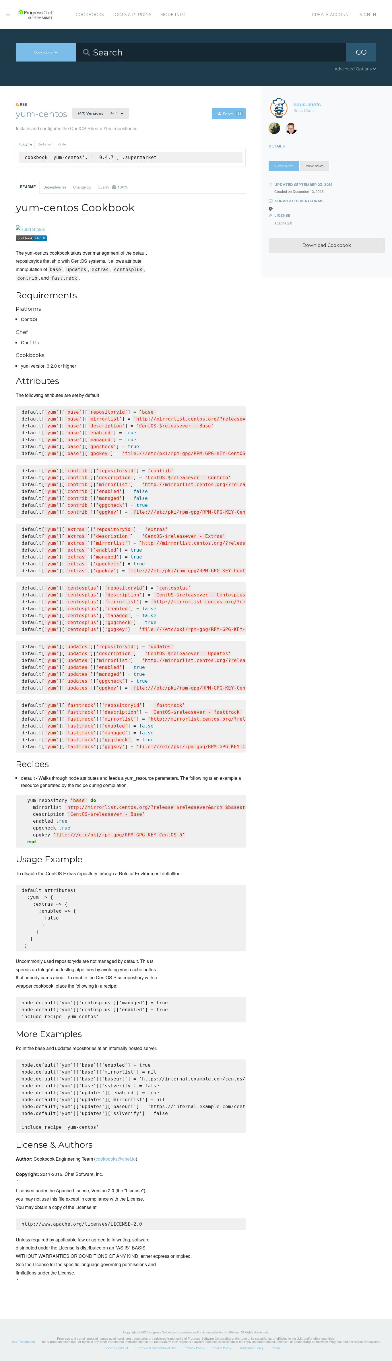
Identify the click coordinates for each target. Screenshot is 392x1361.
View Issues (314, 166)
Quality (113, 187)
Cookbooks (90, 14)
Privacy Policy (194, 1347)
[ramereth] (293, 129)
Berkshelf (45, 144)
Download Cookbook (326, 245)
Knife (62, 144)
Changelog (82, 187)
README (28, 186)
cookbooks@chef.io (116, 1158)
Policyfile (25, 144)
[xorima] (276, 129)
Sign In (368, 14)
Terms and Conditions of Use (156, 1347)
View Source (283, 166)
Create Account (331, 14)
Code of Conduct (116, 1347)
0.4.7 (97, 113)
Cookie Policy (221, 1347)
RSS (23, 104)
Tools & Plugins (132, 14)
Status (276, 1347)
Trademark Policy (251, 1347)
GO (361, 52)
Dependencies (54, 187)
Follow (232, 114)
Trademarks (26, 1341)
